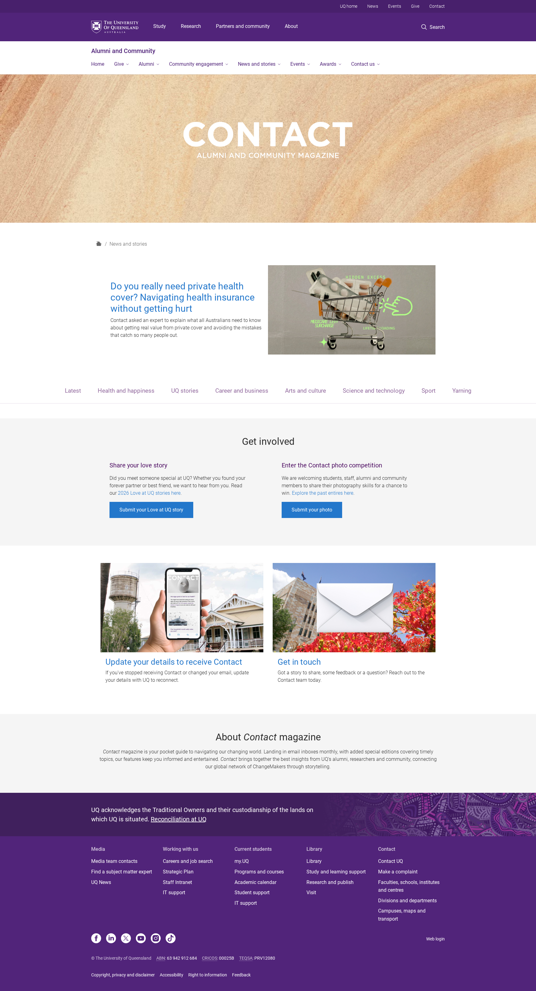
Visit (311, 892)
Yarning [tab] (461, 390)
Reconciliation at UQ (179, 819)
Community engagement (196, 64)
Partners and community (243, 26)
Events (394, 6)
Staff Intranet (177, 882)
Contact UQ (390, 861)
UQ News (101, 882)
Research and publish (330, 882)
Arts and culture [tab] (305, 390)
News (372, 6)
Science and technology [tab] (374, 390)
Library (314, 861)
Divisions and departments (407, 901)
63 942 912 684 (182, 958)
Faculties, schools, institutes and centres (409, 886)
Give (415, 6)
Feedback (241, 974)
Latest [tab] (73, 390)
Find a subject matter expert (121, 872)
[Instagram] (156, 939)
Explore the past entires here (322, 493)
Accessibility (171, 974)
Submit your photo (312, 510)
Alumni (146, 64)
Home (97, 64)
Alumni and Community (123, 51)
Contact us (363, 64)
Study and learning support (336, 872)
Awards (328, 64)
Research (191, 26)
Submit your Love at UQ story (151, 510)
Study (159, 26)
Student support (252, 892)
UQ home (348, 6)
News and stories (256, 64)
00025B (226, 958)
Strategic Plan (178, 872)
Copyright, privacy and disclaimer (123, 974)
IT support (174, 892)
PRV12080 (264, 958)
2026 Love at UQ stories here (149, 493)
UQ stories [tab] (185, 390)
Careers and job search (188, 861)
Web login (435, 938)
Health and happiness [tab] (126, 390)
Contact (437, 6)
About (291, 26)
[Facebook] (96, 939)
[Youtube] (141, 939)
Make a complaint (398, 872)
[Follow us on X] (126, 939)
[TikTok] (171, 939)
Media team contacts (114, 861)
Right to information (207, 974)
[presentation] (73, 391)
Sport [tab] (429, 390)
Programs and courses (259, 872)
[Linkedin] (111, 939)
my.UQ (241, 861)
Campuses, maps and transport (402, 915)
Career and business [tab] (241, 390)
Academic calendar (255, 882)
